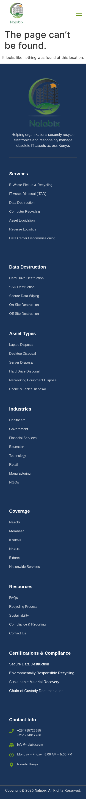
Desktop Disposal (22, 353)
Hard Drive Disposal (24, 371)
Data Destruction (21, 202)
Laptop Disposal (21, 344)
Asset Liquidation (22, 220)
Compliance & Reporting (27, 624)
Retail (13, 464)
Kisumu (15, 540)
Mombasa (16, 531)
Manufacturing (20, 473)
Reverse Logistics (22, 229)
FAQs (13, 598)
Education (16, 447)
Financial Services (23, 438)
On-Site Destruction (24, 305)
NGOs (14, 482)
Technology (17, 456)
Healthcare (17, 420)
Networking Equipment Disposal (33, 380)
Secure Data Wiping (24, 296)
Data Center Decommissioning (32, 238)
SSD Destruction (21, 287)
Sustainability (19, 615)
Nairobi (14, 522)
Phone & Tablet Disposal (27, 389)
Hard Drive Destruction (26, 278)
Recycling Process (23, 606)
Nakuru (14, 549)
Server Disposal (21, 362)
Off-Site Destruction (24, 313)
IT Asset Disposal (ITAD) (27, 194)
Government (18, 429)
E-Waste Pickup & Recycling (30, 185)
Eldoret (14, 558)
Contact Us (17, 633)
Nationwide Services (24, 567)
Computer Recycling (24, 211)
